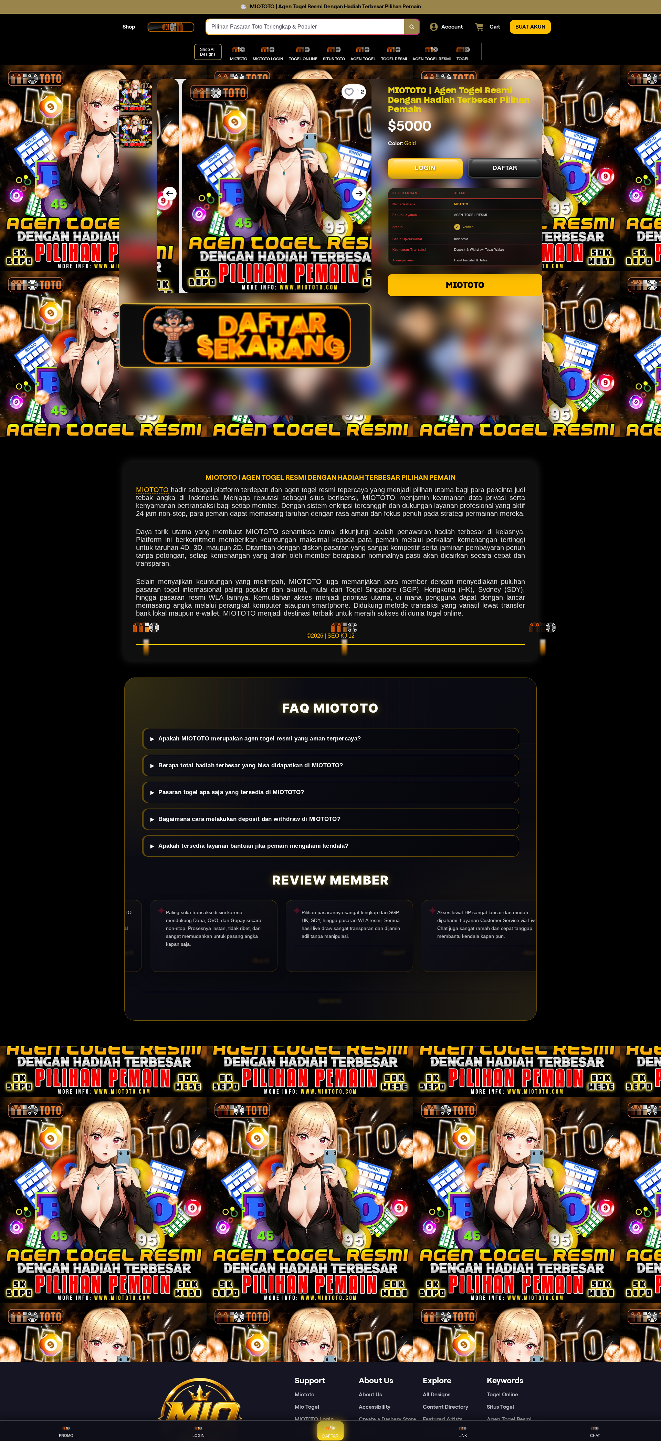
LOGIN (425, 167)
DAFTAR (505, 167)
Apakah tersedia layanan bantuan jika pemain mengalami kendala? (253, 846)
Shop (129, 27)
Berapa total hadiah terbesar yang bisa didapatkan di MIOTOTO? (250, 765)
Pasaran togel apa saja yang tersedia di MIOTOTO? (231, 792)
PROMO (66, 1435)
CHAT (595, 1435)
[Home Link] (171, 26)
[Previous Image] (169, 193)
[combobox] (305, 26)
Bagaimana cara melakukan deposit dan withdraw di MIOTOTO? (249, 819)
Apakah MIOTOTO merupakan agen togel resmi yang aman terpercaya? (259, 738)
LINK (463, 1435)
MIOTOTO (465, 285)
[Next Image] (359, 193)
